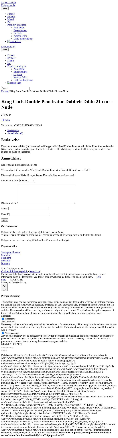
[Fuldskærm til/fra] (8, 347)
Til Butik (5, 120)
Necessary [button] (6, 315)
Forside (11, 13)
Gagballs (18, 33)
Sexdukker (6, 255)
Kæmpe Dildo (20, 36)
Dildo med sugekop (23, 38)
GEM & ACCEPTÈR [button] (12, 344)
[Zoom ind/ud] (11, 347)
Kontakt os (35, 271)
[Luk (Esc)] (2, 347)
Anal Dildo (19, 27)
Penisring (5, 260)
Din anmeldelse (9, 203)
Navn (4, 208)
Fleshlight (6, 257)
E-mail (5, 214)
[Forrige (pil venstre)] (2, 350)
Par (9, 22)
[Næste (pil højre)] (5, 350)
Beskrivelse (13, 130)
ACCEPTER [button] (16, 279)
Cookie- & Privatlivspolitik (14, 271)
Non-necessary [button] (8, 330)
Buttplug (5, 263)
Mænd (10, 19)
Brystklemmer (20, 30)
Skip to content (8, 2)
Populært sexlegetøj (16, 25)
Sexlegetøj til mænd (10, 252)
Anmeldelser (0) (15, 133)
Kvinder (11, 16)
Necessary (10, 319)
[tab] (62, 130)
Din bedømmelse (10, 180)
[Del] (5, 347)
